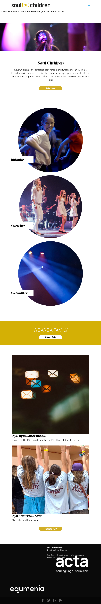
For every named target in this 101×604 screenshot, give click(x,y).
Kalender (17, 159)
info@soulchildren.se (59, 550)
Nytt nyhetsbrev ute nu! (29, 436)
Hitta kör (50, 337)
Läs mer (50, 88)
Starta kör (18, 225)
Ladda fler (51, 528)
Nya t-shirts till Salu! (27, 516)
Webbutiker (19, 293)
